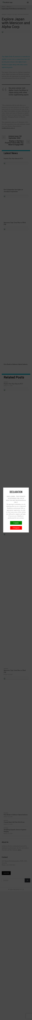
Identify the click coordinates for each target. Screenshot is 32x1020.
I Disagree (16, 528)
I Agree (16, 523)
